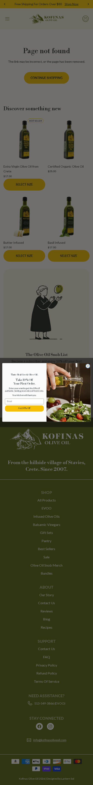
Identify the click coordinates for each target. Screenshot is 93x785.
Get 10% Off (24, 408)
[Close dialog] (88, 366)
